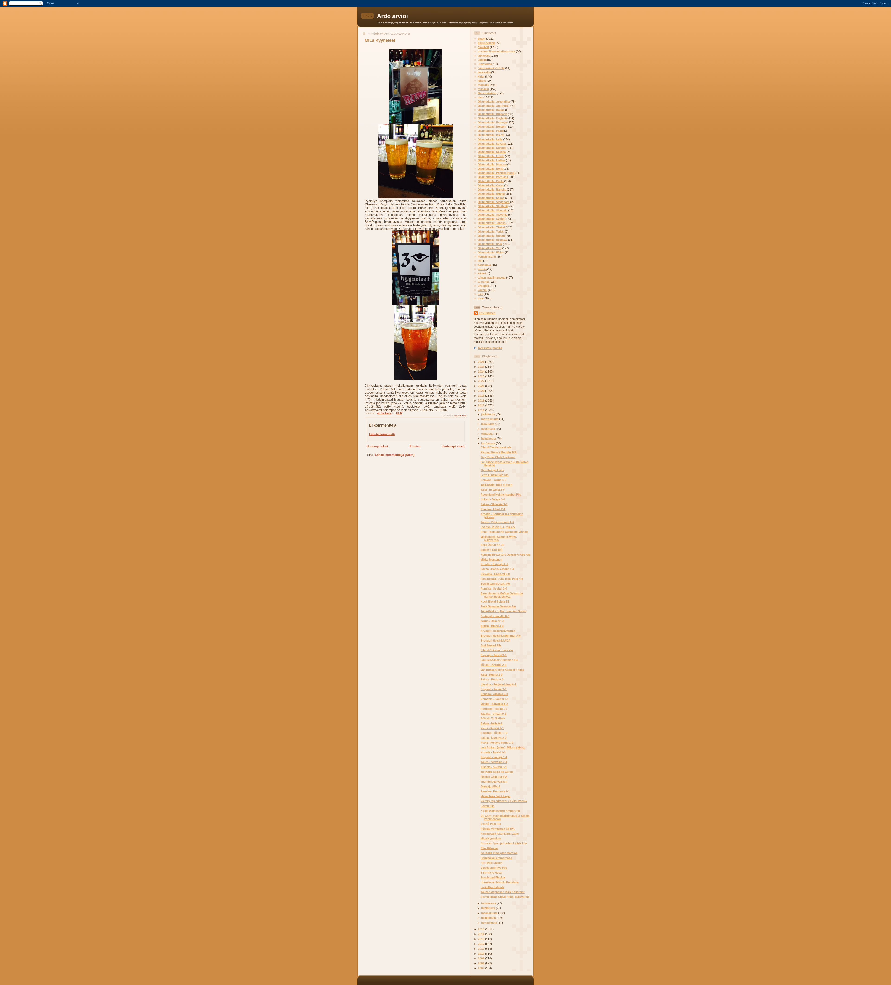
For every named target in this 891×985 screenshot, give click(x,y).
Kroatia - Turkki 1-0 (493, 752)
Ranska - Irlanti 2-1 (493, 509)
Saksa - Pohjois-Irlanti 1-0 (497, 568)
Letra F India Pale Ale (494, 474)
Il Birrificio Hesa (491, 872)
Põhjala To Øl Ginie (493, 718)
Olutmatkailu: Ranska (492, 189)
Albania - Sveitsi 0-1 (494, 766)
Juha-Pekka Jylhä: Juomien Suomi (503, 611)
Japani (482, 59)
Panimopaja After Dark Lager (500, 833)
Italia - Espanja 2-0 (493, 489)
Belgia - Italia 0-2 (491, 723)
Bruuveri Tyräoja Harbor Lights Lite (504, 843)
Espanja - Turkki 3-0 (494, 655)
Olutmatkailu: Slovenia (492, 214)
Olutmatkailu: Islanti (491, 134)
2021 (481, 385)
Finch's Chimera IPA (494, 776)
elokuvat (483, 47)
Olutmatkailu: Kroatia (492, 151)
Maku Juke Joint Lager (495, 796)
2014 (481, 934)
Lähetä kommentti (382, 434)
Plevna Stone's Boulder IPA (499, 452)
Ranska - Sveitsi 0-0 (494, 588)
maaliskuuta (489, 912)
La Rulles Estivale (492, 887)
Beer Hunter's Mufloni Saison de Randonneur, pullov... (502, 595)
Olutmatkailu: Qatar (491, 185)
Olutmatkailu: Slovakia (492, 210)
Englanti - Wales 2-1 (494, 689)
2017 (481, 405)
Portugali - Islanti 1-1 (494, 708)
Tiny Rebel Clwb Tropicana (498, 457)
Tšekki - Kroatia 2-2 (493, 664)
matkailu (483, 84)
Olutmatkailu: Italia (490, 139)
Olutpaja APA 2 (490, 786)
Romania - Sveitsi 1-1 (495, 698)
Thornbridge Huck (492, 470)
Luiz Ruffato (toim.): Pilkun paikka (503, 747)
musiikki (483, 89)
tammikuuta (489, 922)
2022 (481, 380)
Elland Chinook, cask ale (497, 650)
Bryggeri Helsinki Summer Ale (501, 635)
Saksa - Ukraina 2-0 (494, 737)
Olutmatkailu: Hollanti (492, 126)
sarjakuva (484, 264)
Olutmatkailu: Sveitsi (491, 218)
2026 (481, 361)
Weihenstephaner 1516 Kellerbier (503, 892)
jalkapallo (484, 55)
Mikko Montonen (491, 559)
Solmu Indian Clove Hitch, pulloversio (505, 896)
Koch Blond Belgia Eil (495, 601)
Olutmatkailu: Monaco (492, 164)
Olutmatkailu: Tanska (492, 222)
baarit (457, 415)
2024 (481, 371)
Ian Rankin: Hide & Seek (496, 484)
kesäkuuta (488, 443)
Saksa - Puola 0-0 (492, 679)
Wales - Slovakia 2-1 (494, 762)
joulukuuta (488, 414)
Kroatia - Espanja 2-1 (494, 564)
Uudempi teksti (377, 446)
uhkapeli (483, 285)
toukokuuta (489, 903)
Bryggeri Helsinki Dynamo (498, 630)
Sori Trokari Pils (491, 645)
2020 (481, 390)
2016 (481, 410)
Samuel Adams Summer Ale (499, 659)
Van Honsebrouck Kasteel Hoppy (502, 669)
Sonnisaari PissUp (493, 877)
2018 (481, 400)
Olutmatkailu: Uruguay (492, 239)
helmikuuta (489, 917)
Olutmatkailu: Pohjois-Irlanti (496, 172)
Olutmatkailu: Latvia (491, 156)
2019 (481, 395)
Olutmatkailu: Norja (490, 168)
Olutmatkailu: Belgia (491, 109)
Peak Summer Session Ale (498, 606)
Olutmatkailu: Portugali (493, 176)
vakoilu (482, 290)
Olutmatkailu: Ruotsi (491, 193)
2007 (481, 968)
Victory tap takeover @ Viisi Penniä (504, 801)
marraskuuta (490, 419)
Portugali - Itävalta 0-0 (495, 616)
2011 (481, 948)
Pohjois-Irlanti (487, 256)
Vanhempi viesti (453, 446)
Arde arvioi (392, 16)
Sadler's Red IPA (492, 549)
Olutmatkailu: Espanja (492, 122)
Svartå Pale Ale (491, 823)
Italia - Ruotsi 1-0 (492, 674)
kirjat (481, 76)
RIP (480, 260)
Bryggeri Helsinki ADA (495, 640)
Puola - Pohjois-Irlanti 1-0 (497, 742)
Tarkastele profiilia (490, 348)
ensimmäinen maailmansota (496, 51)
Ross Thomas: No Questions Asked (504, 531)
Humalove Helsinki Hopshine (500, 882)
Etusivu (415, 446)
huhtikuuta (488, 908)
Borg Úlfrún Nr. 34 (492, 544)
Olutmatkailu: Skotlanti (493, 206)
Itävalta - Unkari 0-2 (493, 713)
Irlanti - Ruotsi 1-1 (492, 728)
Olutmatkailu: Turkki (491, 231)
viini (480, 294)
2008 (481, 963)
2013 (481, 938)
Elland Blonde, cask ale (496, 447)
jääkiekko (484, 72)
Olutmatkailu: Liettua (491, 160)
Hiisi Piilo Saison (491, 862)
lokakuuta (488, 423)
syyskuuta (488, 428)
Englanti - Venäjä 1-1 (494, 757)
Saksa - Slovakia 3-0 (494, 504)
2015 (481, 929)
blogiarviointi (486, 42)
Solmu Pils (487, 805)
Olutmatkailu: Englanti (492, 118)
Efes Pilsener (489, 848)
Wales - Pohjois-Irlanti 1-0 (497, 522)
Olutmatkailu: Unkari (491, 235)
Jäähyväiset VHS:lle (491, 68)
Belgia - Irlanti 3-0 (492, 625)
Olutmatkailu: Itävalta (492, 143)
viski (481, 298)
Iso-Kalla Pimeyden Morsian (499, 853)
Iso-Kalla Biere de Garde (497, 771)
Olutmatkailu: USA (490, 244)
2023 (481, 376)
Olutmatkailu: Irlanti (491, 130)
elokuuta (487, 433)
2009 (481, 958)
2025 (481, 366)
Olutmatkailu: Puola (491, 181)
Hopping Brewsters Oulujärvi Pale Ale (505, 554)
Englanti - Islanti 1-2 (493, 479)
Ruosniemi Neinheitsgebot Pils (501, 494)
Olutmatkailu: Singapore (494, 202)
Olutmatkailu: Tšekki (491, 227)
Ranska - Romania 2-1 (495, 791)
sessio (482, 269)
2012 (481, 943)
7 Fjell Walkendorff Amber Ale (500, 810)
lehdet (482, 80)
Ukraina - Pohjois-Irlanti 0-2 (498, 684)
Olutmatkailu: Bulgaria (492, 114)
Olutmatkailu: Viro (489, 248)
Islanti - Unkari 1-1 (492, 620)
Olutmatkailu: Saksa (491, 197)
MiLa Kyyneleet (491, 838)
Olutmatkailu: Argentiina (494, 101)
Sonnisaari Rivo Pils (494, 867)
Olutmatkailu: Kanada (492, 147)
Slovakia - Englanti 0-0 (495, 573)
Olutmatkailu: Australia (493, 105)
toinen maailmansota (491, 277)
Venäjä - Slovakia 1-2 (494, 703)
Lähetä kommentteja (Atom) (394, 455)
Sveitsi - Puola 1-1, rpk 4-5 (498, 526)
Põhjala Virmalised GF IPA (498, 828)
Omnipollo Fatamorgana (496, 857)
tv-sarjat (483, 281)
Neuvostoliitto (487, 93)
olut (464, 415)
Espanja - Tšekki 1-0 (494, 732)
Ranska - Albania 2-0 (494, 694)
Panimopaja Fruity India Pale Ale (502, 578)
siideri (482, 273)
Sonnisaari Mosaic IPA (495, 583)
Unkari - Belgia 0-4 (493, 499)
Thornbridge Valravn (494, 781)
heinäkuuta (489, 438)
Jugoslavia (485, 63)
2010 (481, 953)
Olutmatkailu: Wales (491, 252)
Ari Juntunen (486, 312)
